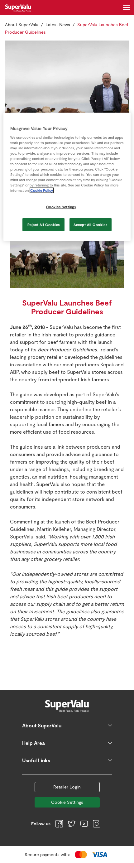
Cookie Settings (67, 802)
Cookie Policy (41, 190)
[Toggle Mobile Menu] (126, 7)
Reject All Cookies (43, 225)
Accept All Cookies (90, 225)
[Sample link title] (67, 103)
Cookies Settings (61, 207)
